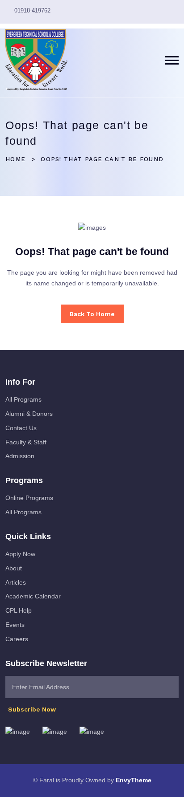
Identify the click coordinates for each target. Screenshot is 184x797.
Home (15, 159)
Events (15, 624)
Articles (15, 582)
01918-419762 (32, 10)
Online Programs (29, 497)
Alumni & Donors (29, 413)
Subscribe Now (33, 709)
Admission (19, 455)
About (13, 568)
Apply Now (20, 553)
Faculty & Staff (25, 442)
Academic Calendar (33, 596)
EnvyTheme (133, 780)
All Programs (23, 399)
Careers (16, 638)
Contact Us (21, 427)
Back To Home (92, 313)
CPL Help (18, 610)
